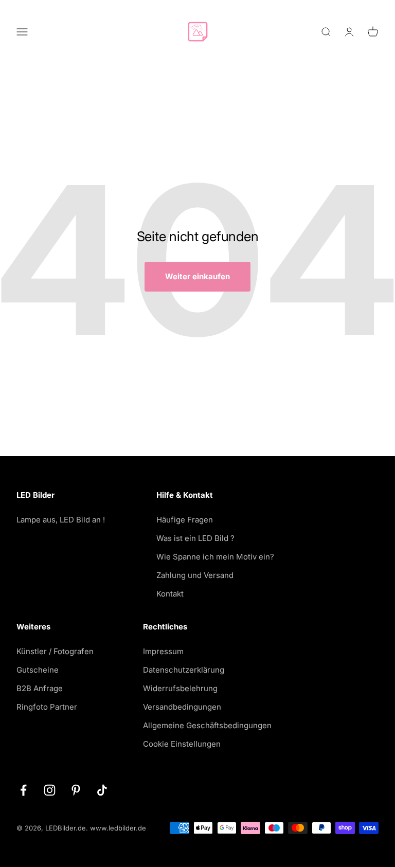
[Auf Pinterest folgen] (76, 790)
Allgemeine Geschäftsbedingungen (207, 725)
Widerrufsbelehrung (180, 688)
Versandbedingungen (182, 707)
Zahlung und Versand (195, 575)
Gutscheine (37, 670)
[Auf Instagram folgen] (50, 790)
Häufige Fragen (184, 520)
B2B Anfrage (39, 688)
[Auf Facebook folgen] (23, 790)
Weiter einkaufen (197, 276)
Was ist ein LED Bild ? (195, 538)
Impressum (163, 651)
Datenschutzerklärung (183, 670)
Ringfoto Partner (46, 707)
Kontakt (170, 594)
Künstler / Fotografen (55, 651)
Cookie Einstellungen (182, 744)
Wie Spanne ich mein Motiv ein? (215, 557)
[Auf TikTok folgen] (102, 790)
